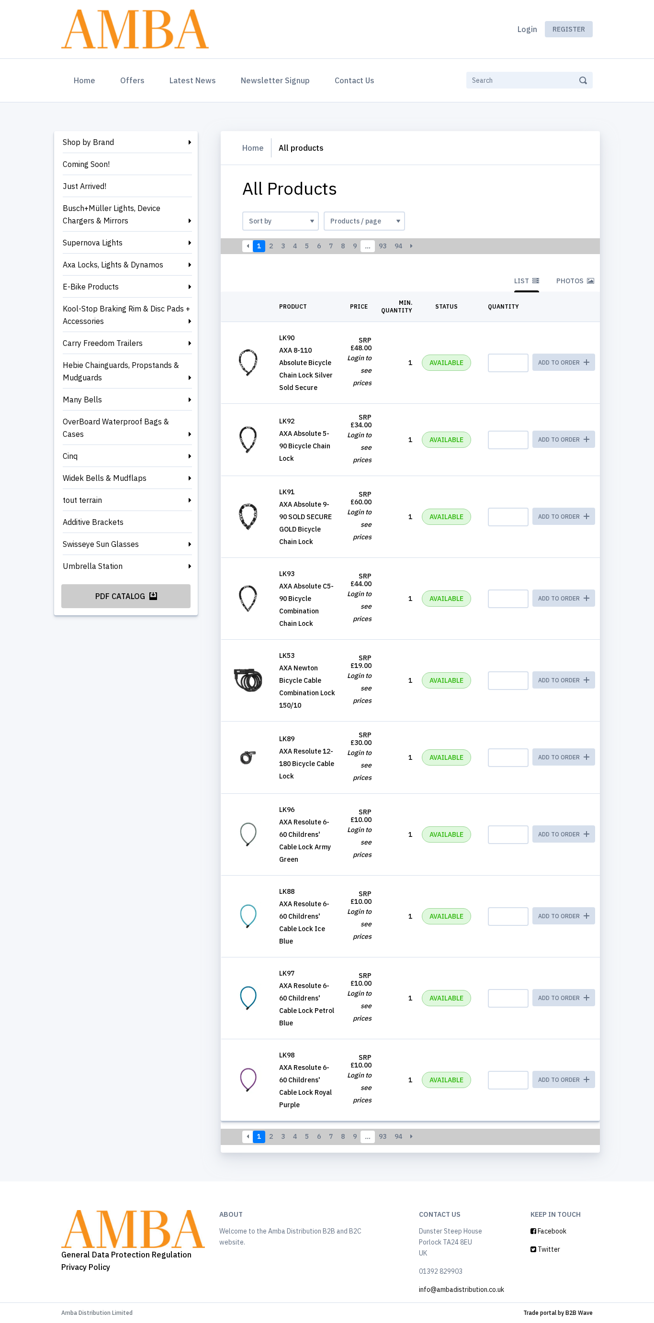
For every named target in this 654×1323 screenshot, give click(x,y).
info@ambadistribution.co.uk (461, 1289)
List (522, 281)
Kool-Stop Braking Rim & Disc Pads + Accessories (126, 315)
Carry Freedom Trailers (103, 343)
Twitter (548, 1249)
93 (382, 246)
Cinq (70, 456)
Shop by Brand (88, 142)
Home (86, 80)
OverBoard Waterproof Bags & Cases (116, 428)
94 (398, 246)
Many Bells (82, 399)
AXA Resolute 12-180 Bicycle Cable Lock (306, 763)
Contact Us (354, 80)
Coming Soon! (86, 164)
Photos (570, 281)
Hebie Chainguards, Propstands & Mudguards (121, 371)
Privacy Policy (85, 1267)
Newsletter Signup (275, 80)
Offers (132, 80)
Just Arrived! (84, 186)
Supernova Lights (93, 242)
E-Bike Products (91, 286)
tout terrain (82, 500)
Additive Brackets (93, 522)
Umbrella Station (93, 566)
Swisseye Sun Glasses (101, 544)
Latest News (192, 80)
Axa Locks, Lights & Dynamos (113, 264)
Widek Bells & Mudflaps (105, 478)
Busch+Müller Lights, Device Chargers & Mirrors (111, 214)
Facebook (551, 1231)
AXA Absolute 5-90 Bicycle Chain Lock (304, 446)
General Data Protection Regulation (126, 1254)
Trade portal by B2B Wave (558, 1312)
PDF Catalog (121, 596)
